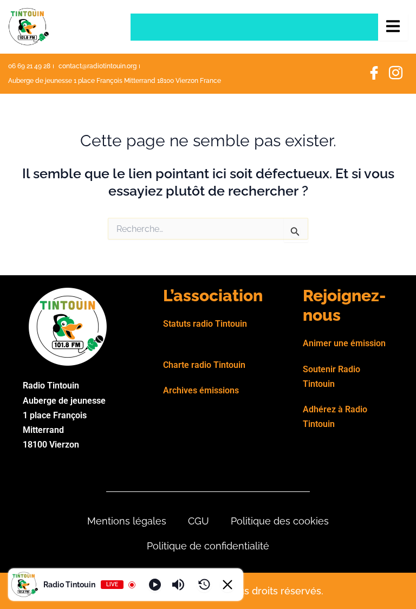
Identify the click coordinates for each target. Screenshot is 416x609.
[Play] (154, 584)
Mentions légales (126, 521)
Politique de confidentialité (208, 546)
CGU (198, 521)
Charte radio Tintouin (204, 365)
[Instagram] (395, 74)
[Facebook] (374, 74)
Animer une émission (344, 343)
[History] (204, 584)
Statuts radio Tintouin (205, 324)
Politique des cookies (280, 521)
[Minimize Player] (227, 584)
